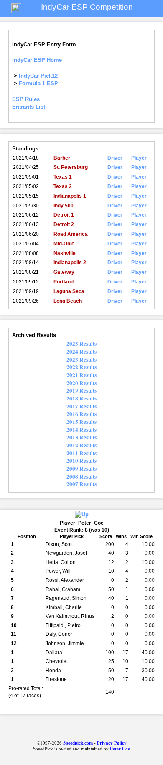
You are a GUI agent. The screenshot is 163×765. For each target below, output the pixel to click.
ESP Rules (26, 99)
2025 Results (81, 343)
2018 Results (81, 398)
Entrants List (28, 107)
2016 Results (81, 414)
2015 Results (81, 422)
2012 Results (81, 445)
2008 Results (81, 476)
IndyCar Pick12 (38, 76)
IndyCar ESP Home (37, 60)
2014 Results (81, 430)
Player (139, 158)
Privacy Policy (112, 743)
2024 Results (81, 351)
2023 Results (81, 359)
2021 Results (81, 375)
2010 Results (81, 460)
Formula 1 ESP (38, 83)
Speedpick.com (77, 743)
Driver (114, 158)
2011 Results (81, 453)
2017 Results (81, 406)
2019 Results (81, 390)
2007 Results (81, 484)
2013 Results (81, 437)
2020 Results (81, 383)
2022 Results (81, 367)
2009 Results (81, 468)
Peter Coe (120, 749)
